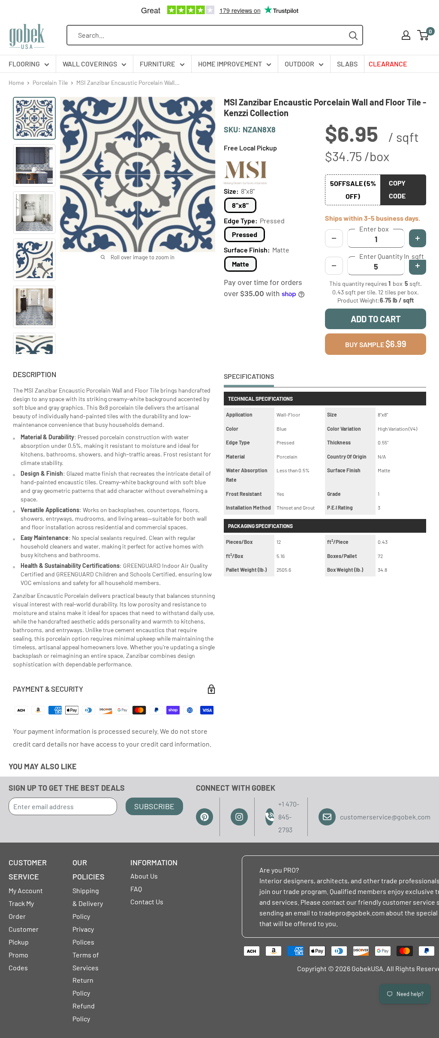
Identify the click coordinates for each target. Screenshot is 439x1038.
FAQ (136, 889)
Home (16, 82)
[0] (423, 35)
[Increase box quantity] (417, 238)
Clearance (388, 64)
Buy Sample (375, 344)
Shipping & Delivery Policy (87, 903)
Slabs (347, 64)
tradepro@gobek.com (352, 913)
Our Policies (88, 870)
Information (153, 862)
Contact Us (146, 901)
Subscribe (154, 806)
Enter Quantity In (391, 256)
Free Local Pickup (250, 148)
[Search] (353, 35)
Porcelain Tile (50, 82)
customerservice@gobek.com (385, 817)
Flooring (24, 64)
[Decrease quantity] (334, 266)
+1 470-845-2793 (288, 817)
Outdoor (299, 64)
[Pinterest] (204, 817)
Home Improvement (230, 64)
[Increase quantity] (417, 266)
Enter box (374, 228)
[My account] (406, 35)
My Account (26, 890)
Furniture (157, 64)
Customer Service (28, 870)
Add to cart (376, 319)
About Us (144, 876)
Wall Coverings (90, 64)
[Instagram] (239, 817)
